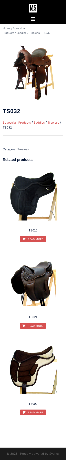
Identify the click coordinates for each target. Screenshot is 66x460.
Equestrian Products (17, 122)
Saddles (21, 33)
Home (6, 28)
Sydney (54, 453)
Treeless (34, 33)
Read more (35, 239)
